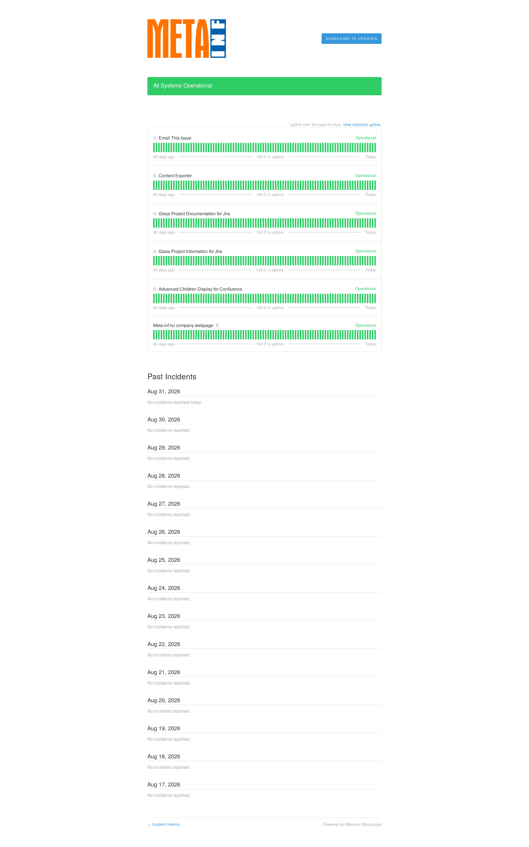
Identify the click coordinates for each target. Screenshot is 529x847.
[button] (352, 38)
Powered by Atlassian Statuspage (352, 824)
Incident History (163, 824)
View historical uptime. (362, 124)
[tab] (154, 147)
